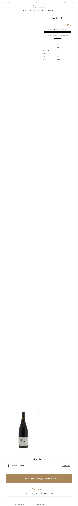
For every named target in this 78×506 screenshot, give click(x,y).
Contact (2, 2)
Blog (49, 10)
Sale (46, 10)
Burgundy (59, 50)
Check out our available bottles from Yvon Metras (57, 31)
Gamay (58, 53)
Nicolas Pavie (44, 493)
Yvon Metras (57, 19)
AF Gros (26, 493)
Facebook (6, 2)
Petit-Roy (51, 493)
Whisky (35, 10)
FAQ (4, 2)
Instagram (9, 2)
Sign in (64, 2)
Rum (39, 10)
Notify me (57, 37)
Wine (24, 10)
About (53, 10)
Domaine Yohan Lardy (35, 493)
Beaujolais (59, 51)
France (58, 48)
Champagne (29, 10)
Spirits (42, 10)
